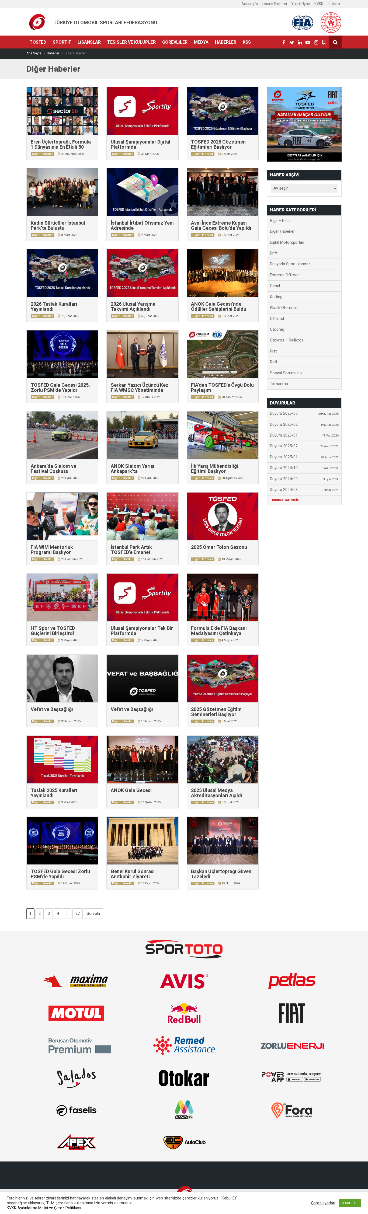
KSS (247, 42)
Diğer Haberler (42, 154)
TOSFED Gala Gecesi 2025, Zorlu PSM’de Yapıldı (60, 387)
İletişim (334, 4)
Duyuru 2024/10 (304, 467)
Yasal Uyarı (300, 4)
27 (77, 913)
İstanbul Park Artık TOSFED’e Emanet (131, 549)
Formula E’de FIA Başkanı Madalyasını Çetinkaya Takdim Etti (219, 633)
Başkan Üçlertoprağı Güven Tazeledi (221, 874)
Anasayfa (249, 4)
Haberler (225, 42)
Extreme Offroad (285, 275)
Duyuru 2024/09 (304, 478)
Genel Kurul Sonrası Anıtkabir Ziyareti (133, 874)
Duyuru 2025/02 (304, 446)
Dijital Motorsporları (287, 242)
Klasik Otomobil (283, 307)
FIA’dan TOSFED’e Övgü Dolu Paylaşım (222, 387)
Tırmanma (279, 383)
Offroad (277, 318)
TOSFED (38, 42)
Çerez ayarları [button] (323, 1203)
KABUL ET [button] (350, 1203)
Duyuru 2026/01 (304, 435)
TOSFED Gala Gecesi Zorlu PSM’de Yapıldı (60, 874)
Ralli (273, 362)
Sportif (62, 42)
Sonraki (93, 913)
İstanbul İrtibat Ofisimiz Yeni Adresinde (142, 225)
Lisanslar (89, 42)
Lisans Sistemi (274, 4)
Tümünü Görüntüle (284, 500)
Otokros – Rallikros (287, 340)
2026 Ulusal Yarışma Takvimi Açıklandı (133, 306)
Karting (276, 296)
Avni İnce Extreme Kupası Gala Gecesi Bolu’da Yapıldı (221, 225)
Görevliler (175, 42)
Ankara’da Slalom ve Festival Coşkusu (53, 468)
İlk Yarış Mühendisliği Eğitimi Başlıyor (214, 468)
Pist (273, 351)
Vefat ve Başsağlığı (52, 709)
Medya (201, 42)
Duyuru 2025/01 (304, 457)
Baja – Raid (280, 220)
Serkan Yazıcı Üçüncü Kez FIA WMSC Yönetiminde (139, 387)
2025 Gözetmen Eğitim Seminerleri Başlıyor (216, 711)
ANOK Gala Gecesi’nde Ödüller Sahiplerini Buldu (218, 306)
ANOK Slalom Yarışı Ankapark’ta (132, 468)
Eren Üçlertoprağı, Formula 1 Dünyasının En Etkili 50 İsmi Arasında (61, 147)
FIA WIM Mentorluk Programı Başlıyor (52, 549)
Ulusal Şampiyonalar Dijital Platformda (140, 144)
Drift (273, 253)
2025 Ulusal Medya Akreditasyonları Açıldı (216, 792)
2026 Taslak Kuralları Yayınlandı (54, 306)
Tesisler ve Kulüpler (131, 42)
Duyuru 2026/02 (304, 424)
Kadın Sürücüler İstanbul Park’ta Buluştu (58, 225)
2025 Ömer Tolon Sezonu (219, 547)
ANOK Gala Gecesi (131, 790)
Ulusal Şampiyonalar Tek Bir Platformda (142, 630)
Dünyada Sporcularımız (290, 263)
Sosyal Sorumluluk (286, 373)
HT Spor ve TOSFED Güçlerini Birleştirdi (53, 630)
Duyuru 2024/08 (304, 489)
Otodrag (277, 329)
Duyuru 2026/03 (304, 413)
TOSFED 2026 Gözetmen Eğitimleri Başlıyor (218, 144)
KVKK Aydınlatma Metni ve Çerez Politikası (44, 1207)
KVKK (318, 4)
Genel (275, 285)
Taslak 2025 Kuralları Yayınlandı (54, 792)
